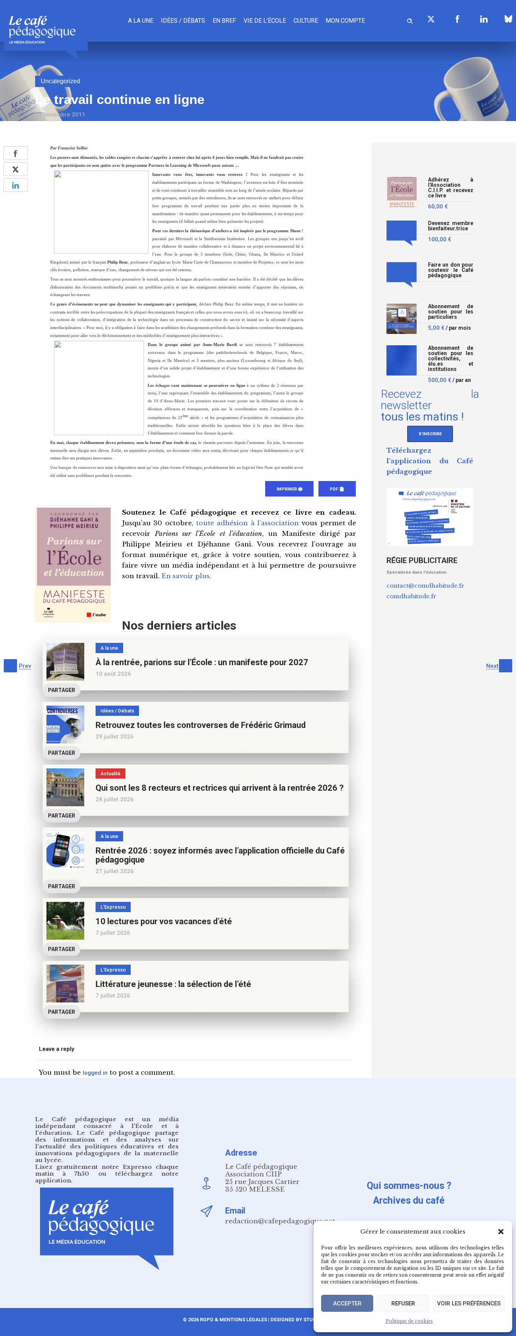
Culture (306, 20)
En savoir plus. (186, 576)
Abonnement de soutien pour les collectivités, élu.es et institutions (450, 358)
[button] (501, 1231)
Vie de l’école (265, 20)
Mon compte (345, 20)
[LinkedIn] (484, 19)
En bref (224, 20)
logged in (95, 1072)
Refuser (403, 1303)
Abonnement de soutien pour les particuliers (450, 312)
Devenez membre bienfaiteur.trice (450, 225)
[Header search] (409, 20)
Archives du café (409, 1200)
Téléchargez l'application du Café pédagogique (429, 461)
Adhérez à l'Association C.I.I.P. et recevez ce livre (450, 188)
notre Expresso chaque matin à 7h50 (107, 1170)
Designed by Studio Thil (301, 1319)
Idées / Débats (183, 20)
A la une (140, 20)
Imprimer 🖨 (289, 489)
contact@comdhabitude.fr (425, 585)
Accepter (347, 1303)
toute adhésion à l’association (247, 523)
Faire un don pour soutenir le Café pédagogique (450, 270)
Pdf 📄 (337, 489)
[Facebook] (457, 19)
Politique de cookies (409, 1321)
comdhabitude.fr (411, 596)
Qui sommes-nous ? (409, 1185)
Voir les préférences (469, 1303)
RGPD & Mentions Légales (233, 1319)
